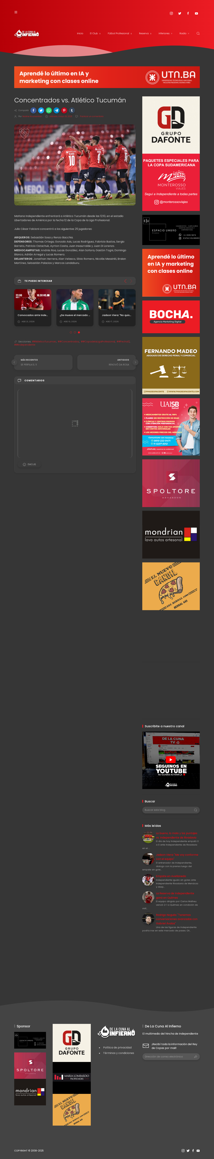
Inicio (80, 33)
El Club (94, 33)
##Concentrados (68, 341)
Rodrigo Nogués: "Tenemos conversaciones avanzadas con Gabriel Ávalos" (176, 919)
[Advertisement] (171, 633)
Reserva (144, 33)
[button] (33, 110)
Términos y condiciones (118, 1053)
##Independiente (24, 344)
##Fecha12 (123, 341)
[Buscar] (198, 33)
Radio (183, 33)
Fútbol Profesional (118, 33)
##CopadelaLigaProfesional (98, 341)
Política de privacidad (117, 1047)
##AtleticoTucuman (44, 341)
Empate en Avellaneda (171, 876)
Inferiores (164, 33)
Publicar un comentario (92, 116)
